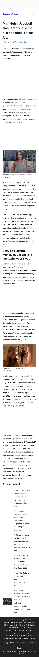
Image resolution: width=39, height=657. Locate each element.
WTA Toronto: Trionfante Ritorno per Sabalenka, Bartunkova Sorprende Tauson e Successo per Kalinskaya (21, 520)
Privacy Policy (19, 620)
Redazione (10, 620)
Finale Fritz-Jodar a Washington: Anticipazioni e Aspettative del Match (21, 579)
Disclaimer (28, 620)
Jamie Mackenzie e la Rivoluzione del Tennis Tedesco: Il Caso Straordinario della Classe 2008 (22, 562)
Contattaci (33, 643)
